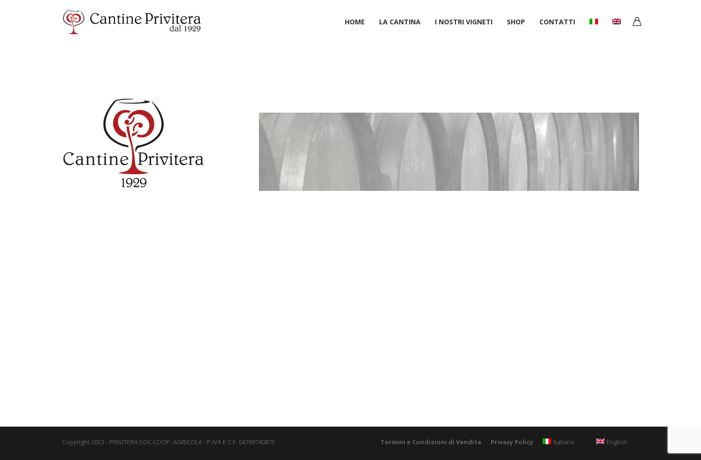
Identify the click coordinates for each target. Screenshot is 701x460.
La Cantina (400, 21)
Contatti (557, 21)
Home (355, 21)
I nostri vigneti (464, 21)
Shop (516, 21)
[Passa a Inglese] (616, 21)
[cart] (637, 22)
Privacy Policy (512, 442)
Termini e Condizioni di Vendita (431, 442)
